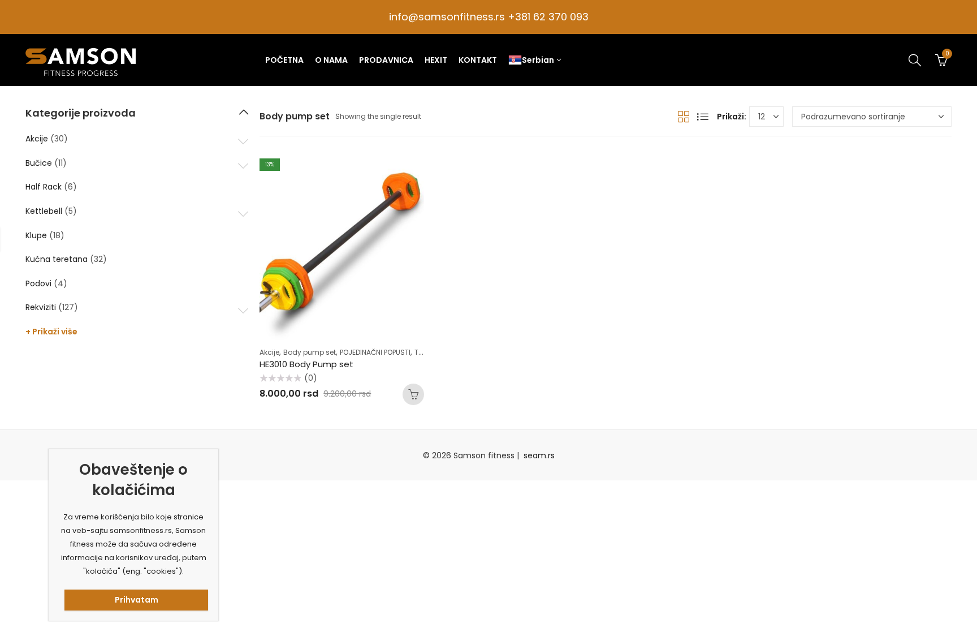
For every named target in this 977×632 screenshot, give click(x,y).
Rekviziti (40, 307)
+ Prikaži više (51, 331)
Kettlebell (43, 211)
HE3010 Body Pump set (306, 364)
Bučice (38, 163)
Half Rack (43, 186)
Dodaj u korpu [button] (413, 394)
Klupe (36, 235)
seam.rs (539, 455)
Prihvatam (136, 599)
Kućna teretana (56, 259)
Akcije (269, 352)
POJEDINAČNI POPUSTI (375, 352)
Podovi (38, 283)
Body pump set (309, 352)
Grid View (683, 116)
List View (702, 116)
